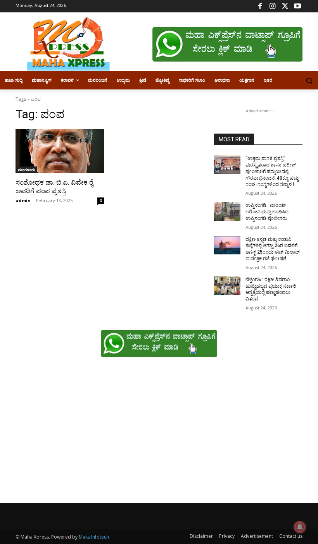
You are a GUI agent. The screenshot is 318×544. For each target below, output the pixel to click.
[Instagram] (272, 6)
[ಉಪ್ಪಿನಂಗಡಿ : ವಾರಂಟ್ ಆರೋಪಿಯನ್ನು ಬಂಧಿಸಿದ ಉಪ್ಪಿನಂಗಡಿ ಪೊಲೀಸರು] (227, 211)
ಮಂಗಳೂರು (26, 169)
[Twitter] (285, 6)
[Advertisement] (159, 434)
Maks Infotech (94, 537)
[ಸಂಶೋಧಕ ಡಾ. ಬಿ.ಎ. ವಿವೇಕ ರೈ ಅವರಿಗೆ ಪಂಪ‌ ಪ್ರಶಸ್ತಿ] (60, 151)
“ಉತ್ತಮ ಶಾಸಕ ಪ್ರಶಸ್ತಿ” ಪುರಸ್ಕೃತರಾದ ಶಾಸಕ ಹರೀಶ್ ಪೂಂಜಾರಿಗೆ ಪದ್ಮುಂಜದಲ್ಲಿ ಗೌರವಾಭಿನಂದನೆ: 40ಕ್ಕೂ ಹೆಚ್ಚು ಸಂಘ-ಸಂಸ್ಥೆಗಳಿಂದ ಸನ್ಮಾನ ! (272, 171)
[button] (309, 80)
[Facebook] (260, 6)
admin (23, 200)
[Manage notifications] (300, 527)
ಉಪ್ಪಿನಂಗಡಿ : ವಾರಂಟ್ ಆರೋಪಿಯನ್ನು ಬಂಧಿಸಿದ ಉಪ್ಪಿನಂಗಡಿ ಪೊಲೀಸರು (267, 211)
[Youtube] (297, 6)
